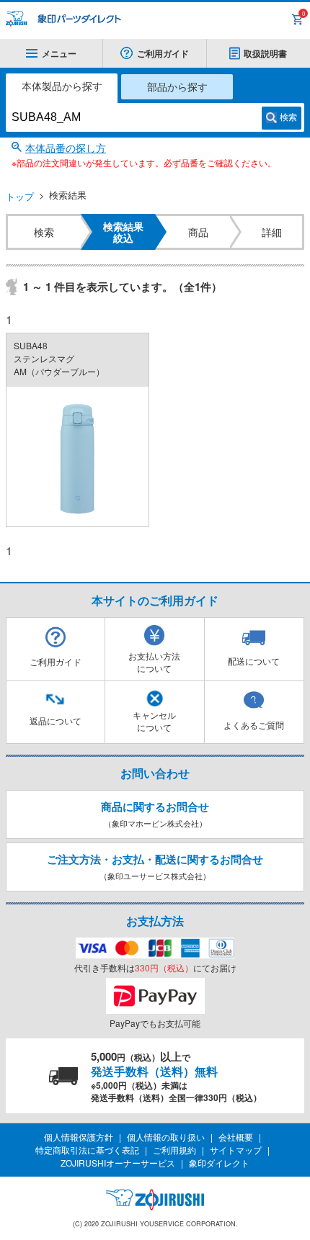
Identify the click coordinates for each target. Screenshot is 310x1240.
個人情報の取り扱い (166, 1137)
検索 (288, 117)
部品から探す (177, 86)
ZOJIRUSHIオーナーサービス (118, 1162)
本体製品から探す (62, 85)
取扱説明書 (265, 53)
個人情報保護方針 (78, 1137)
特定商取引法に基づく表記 (87, 1150)
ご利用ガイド (163, 53)
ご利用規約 (174, 1150)
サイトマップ (236, 1150)
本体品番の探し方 (65, 148)
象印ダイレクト (219, 1162)
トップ (20, 196)
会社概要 (235, 1137)
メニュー (59, 53)
